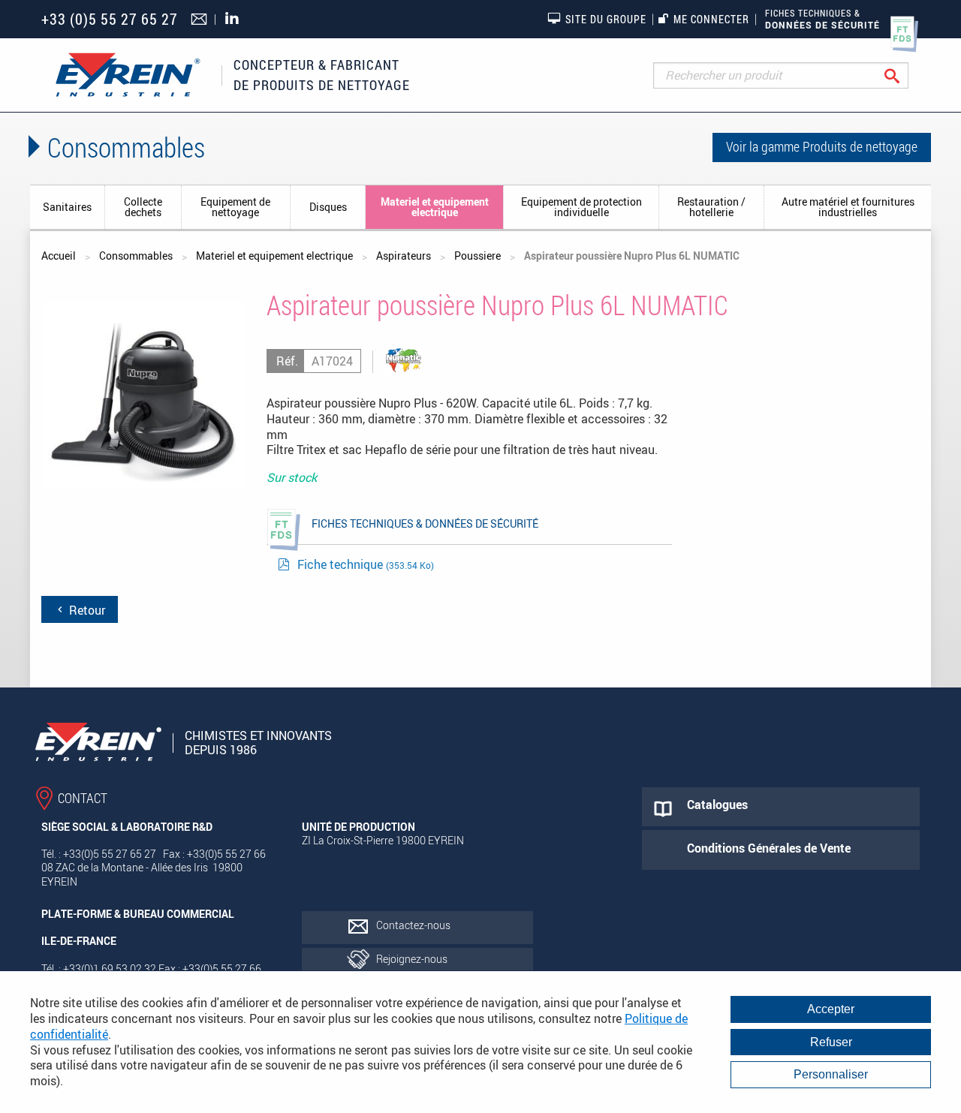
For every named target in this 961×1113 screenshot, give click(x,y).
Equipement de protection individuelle (581, 206)
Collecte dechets (143, 206)
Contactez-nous (413, 925)
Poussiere (477, 255)
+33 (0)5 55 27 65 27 (109, 19)
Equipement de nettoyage (235, 206)
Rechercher (903, 75)
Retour (85, 610)
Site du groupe (605, 19)
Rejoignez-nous (411, 959)
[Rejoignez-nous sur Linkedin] (235, 19)
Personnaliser (831, 1074)
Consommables (136, 255)
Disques (328, 207)
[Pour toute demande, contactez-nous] (200, 20)
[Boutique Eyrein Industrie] (127, 75)
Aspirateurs (403, 255)
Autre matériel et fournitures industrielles (848, 206)
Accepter (830, 1009)
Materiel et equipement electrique (435, 206)
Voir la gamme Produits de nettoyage (821, 146)
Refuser (831, 1042)
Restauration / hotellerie (711, 206)
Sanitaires (67, 207)
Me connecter (711, 19)
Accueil (58, 255)
